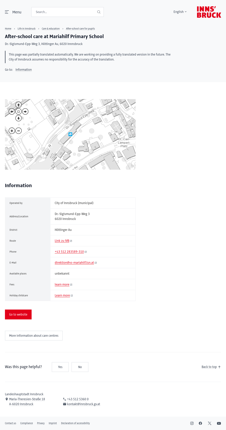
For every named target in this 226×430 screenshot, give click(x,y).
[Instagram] (192, 423)
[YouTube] (219, 423)
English (179, 12)
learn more (62, 284)
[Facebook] (200, 423)
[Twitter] (210, 423)
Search (99, 12)
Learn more (62, 295)
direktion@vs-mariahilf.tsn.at (74, 263)
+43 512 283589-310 (69, 252)
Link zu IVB (62, 241)
